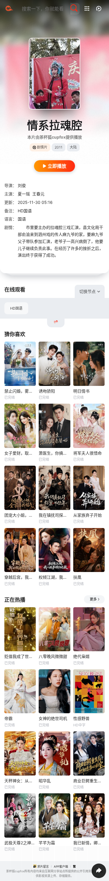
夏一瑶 (24, 193)
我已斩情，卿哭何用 (89, 842)
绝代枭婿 (81, 656)
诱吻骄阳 (47, 391)
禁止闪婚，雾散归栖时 (20, 391)
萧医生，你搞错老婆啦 (54, 453)
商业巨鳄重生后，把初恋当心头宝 (89, 780)
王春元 (38, 193)
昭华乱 (45, 780)
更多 (93, 599)
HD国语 (16, 308)
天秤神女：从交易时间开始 (20, 780)
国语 (22, 218)
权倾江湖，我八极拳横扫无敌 (54, 577)
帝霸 (8, 718)
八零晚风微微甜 (53, 656)
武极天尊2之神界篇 (20, 842)
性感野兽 (81, 718)
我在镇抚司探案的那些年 (54, 515)
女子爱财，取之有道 (20, 453)
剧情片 (42, 147)
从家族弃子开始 (87, 515)
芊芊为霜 (47, 842)
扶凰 (77, 577)
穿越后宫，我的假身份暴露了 (20, 577)
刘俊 (22, 185)
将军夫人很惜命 (87, 453)
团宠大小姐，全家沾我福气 (20, 515)
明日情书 (81, 391)
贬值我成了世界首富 (20, 656)
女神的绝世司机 (53, 718)
